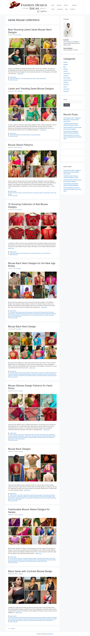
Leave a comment (14, 79)
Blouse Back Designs (19, 448)
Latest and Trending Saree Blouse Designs (31, 88)
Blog (66, 9)
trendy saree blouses (41, 78)
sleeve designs (46, 192)
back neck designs (14, 372)
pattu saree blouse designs (22, 313)
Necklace (65, 82)
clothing (32, 372)
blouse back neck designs (15, 312)
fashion (23, 312)
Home (52, 5)
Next (13, 628)
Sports (53, 9)
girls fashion (36, 434)
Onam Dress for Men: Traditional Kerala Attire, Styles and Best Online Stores (72, 119)
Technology (60, 9)
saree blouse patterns (25, 134)
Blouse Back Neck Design (22, 326)
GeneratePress (49, 633)
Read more (20, 73)
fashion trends (28, 312)
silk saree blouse (41, 437)
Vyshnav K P (69, 41)
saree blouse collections (15, 78)
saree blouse (31, 313)
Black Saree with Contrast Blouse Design (30, 571)
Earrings (65, 69)
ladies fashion (45, 312)
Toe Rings (66, 91)
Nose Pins (66, 84)
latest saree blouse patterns (16, 192)
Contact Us (72, 9)
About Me (59, 5)
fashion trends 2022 (36, 312)
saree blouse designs (25, 253)
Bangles (65, 64)
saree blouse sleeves (38, 192)
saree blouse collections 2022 (20, 375)
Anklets (65, 62)
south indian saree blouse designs (28, 78)
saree (9, 496)
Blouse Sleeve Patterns (20, 144)
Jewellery (74, 5)
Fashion (66, 5)
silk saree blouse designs (36, 315)
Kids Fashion (66, 77)
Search (65, 99)
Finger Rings (66, 73)
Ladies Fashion (13, 77)
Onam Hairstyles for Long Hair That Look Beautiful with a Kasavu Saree (72, 136)
